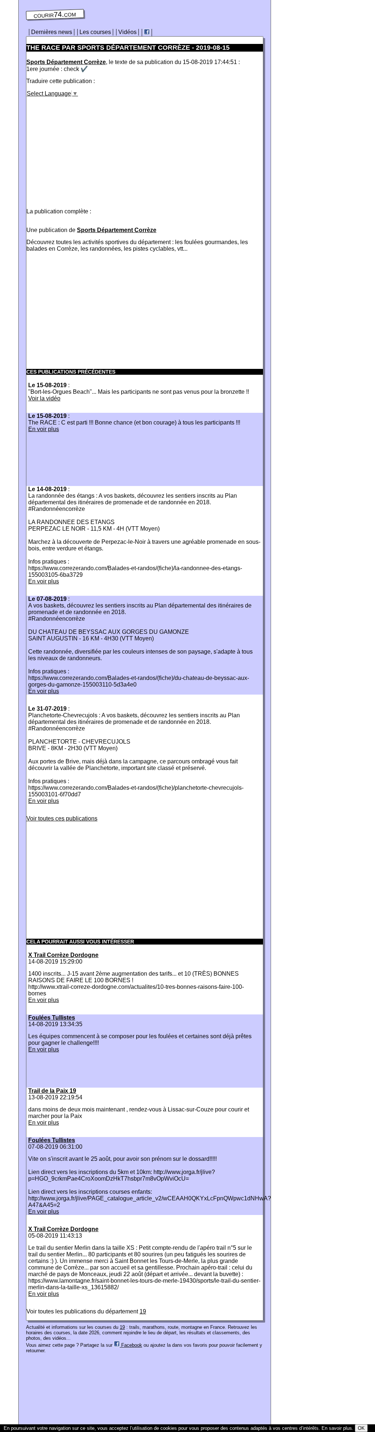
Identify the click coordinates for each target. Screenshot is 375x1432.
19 (143, 1311)
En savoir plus (337, 1428)
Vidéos (127, 32)
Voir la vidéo (44, 398)
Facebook (131, 1345)
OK (361, 1428)
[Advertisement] (87, 148)
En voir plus (43, 429)
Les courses (95, 32)
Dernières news (51, 32)
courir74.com (55, 14)
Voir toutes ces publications (61, 818)
